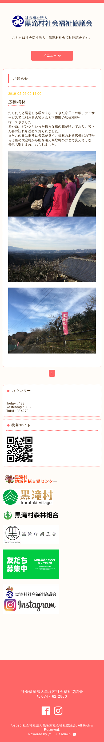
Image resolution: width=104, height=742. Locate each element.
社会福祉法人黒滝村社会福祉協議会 (49, 725)
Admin (66, 734)
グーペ (53, 734)
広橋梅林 (17, 102)
